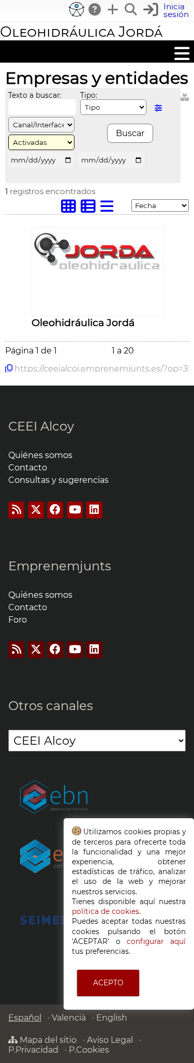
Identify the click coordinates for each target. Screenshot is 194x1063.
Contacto (27, 468)
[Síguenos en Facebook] (55, 510)
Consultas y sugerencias (58, 480)
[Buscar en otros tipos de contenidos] (185, 95)
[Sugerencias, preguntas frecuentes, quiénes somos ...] (95, 9)
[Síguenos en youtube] (75, 510)
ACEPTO (108, 983)
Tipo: (88, 95)
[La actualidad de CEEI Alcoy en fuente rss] (16, 510)
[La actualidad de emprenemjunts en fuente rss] (16, 649)
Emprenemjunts (59, 565)
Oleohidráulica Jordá (81, 31)
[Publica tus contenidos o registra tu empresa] (113, 9)
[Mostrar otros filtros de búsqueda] (158, 108)
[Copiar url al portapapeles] (8, 368)
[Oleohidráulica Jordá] (97, 270)
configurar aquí (156, 941)
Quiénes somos (40, 455)
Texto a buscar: (34, 95)
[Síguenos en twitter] (36, 510)
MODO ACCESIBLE (76, 9)
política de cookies (105, 911)
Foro (17, 620)
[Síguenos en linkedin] (94, 510)
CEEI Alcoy (41, 426)
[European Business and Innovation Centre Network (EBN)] (54, 797)
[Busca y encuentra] (131, 9)
